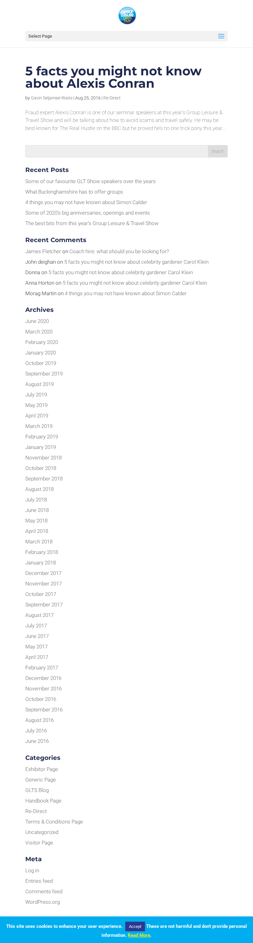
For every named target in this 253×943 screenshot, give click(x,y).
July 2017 (36, 625)
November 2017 (43, 583)
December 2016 (43, 678)
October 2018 (40, 468)
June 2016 (37, 741)
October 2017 (40, 594)
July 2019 (36, 395)
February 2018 (41, 552)
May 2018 (36, 521)
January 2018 (40, 563)
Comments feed (43, 891)
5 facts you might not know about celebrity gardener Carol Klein (136, 262)
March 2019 (38, 426)
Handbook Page (43, 801)
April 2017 (36, 657)
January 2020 (40, 353)
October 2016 (40, 699)
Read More (139, 935)
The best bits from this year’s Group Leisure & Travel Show (92, 223)
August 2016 (39, 720)
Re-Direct (112, 97)
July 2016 (36, 730)
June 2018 (37, 510)
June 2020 (37, 321)
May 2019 (36, 405)
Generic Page (40, 780)
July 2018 (36, 500)
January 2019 (40, 447)
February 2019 (41, 437)
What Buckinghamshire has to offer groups (74, 192)
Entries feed (39, 881)
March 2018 (38, 542)
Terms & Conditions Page (54, 822)
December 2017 (43, 573)
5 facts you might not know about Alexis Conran (113, 77)
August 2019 (39, 384)
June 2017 (37, 636)
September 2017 (44, 604)
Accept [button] (135, 926)
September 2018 (44, 479)
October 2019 (40, 363)
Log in (32, 870)
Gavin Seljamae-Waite (52, 97)
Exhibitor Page (41, 769)
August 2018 (39, 489)
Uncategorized (41, 832)
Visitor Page (39, 843)
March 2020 (38, 332)
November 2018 (43, 458)
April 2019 (36, 416)
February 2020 (41, 342)
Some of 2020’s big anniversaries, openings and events (87, 213)
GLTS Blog (37, 790)
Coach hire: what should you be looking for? (119, 251)
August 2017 (39, 615)
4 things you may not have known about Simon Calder (86, 202)
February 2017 (41, 667)
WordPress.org (42, 902)
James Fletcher (43, 251)
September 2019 (44, 374)
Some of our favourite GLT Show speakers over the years (90, 181)
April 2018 (36, 531)
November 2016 (43, 688)
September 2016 (44, 709)
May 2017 (36, 646)
